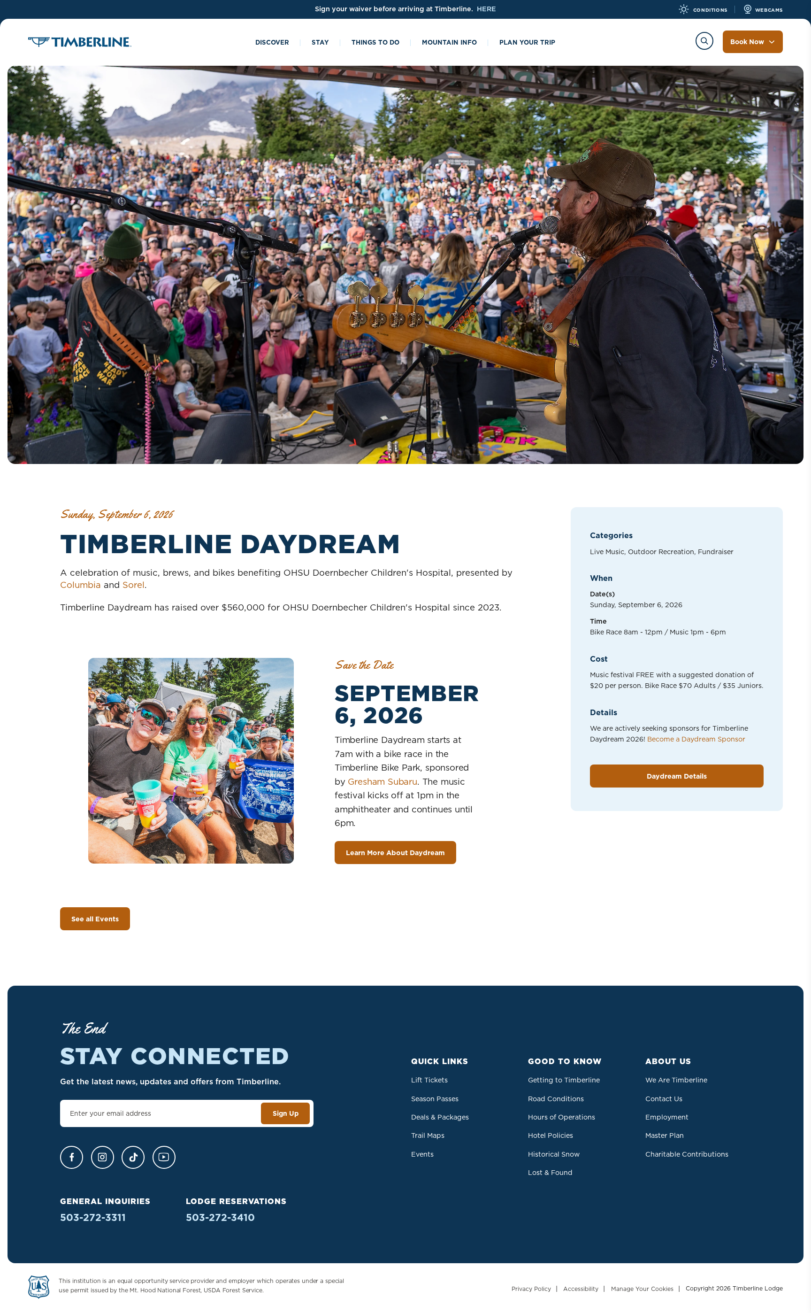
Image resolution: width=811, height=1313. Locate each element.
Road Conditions (556, 1099)
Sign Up (285, 1113)
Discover (272, 42)
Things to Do (375, 42)
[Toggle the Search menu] (704, 41)
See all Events (95, 919)
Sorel (133, 585)
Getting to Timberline (564, 1080)
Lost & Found (550, 1172)
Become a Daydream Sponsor (696, 739)
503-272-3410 (220, 1217)
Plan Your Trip (527, 42)
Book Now (747, 41)
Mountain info (449, 42)
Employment (667, 1117)
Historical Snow (554, 1154)
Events (422, 1154)
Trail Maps (427, 1135)
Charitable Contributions (686, 1154)
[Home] (79, 43)
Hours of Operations (561, 1117)
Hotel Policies (550, 1135)
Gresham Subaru (382, 781)
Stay (320, 42)
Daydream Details (677, 776)
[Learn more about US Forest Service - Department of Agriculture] (38, 1288)
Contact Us (663, 1099)
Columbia (80, 585)
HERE (486, 9)
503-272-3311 (93, 1217)
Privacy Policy (531, 1289)
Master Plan (664, 1135)
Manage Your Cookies (642, 1289)
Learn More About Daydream (395, 852)
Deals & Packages (440, 1117)
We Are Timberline (676, 1080)
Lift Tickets (429, 1080)
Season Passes (435, 1099)
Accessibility (580, 1289)
